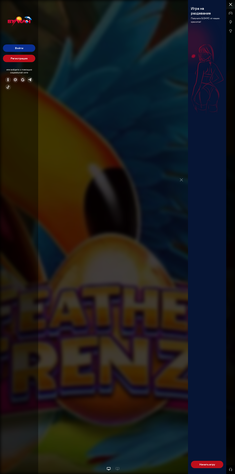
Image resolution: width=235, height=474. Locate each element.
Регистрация (19, 58)
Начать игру (207, 464)
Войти (19, 48)
